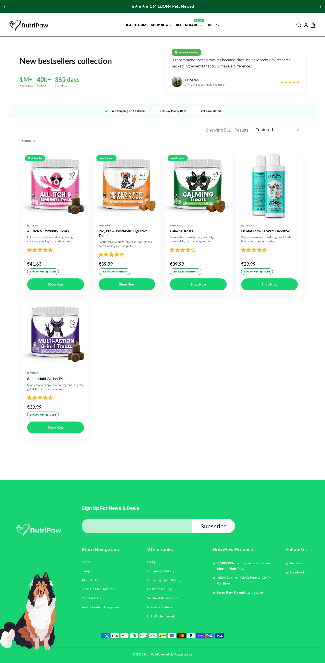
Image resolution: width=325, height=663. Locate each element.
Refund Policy (159, 589)
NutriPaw (150, 654)
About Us (90, 580)
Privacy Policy (159, 607)
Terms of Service (162, 598)
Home (87, 562)
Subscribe (214, 526)
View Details (56, 210)
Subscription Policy (164, 580)
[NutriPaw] (29, 25)
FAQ (151, 562)
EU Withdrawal (160, 616)
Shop (86, 571)
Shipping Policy (160, 571)
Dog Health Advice (98, 589)
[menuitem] (135, 25)
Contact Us (91, 598)
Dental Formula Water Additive (265, 231)
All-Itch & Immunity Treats (48, 231)
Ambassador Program (100, 607)
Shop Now (55, 284)
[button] (40, 249)
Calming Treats (181, 231)
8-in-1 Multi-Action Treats (47, 378)
